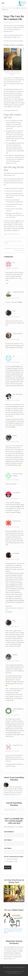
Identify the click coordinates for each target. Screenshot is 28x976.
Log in (19, 973)
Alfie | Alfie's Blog (17, 394)
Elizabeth (15, 655)
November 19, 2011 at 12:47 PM (12, 400)
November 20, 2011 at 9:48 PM (12, 661)
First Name (8, 840)
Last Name (7, 848)
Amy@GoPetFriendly (18, 292)
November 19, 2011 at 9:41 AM (12, 298)
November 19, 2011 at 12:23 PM (12, 362)
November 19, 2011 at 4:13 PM (12, 441)
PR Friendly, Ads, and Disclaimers (14, 967)
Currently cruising (11, 859)
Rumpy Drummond (18, 333)
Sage (14, 311)
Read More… (17, 794)
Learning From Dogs (11, 8)
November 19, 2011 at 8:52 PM (12, 498)
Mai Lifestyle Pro (15, 971)
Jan (13, 356)
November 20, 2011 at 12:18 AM (12, 559)
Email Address (9, 832)
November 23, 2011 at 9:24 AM (12, 751)
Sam (14, 262)
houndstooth (16, 492)
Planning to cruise (11, 861)
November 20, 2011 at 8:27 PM (12, 626)
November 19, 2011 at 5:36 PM (12, 479)
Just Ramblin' (16, 553)
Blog (3, 8)
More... (5, 8)
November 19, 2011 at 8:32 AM (12, 268)
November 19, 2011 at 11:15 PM (12, 527)
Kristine (15, 435)
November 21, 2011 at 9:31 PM (12, 715)
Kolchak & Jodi (16, 521)
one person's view (17, 745)
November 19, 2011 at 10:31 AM (12, 316)
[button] (3, 3)
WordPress (15, 973)
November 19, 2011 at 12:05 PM (12, 339)
